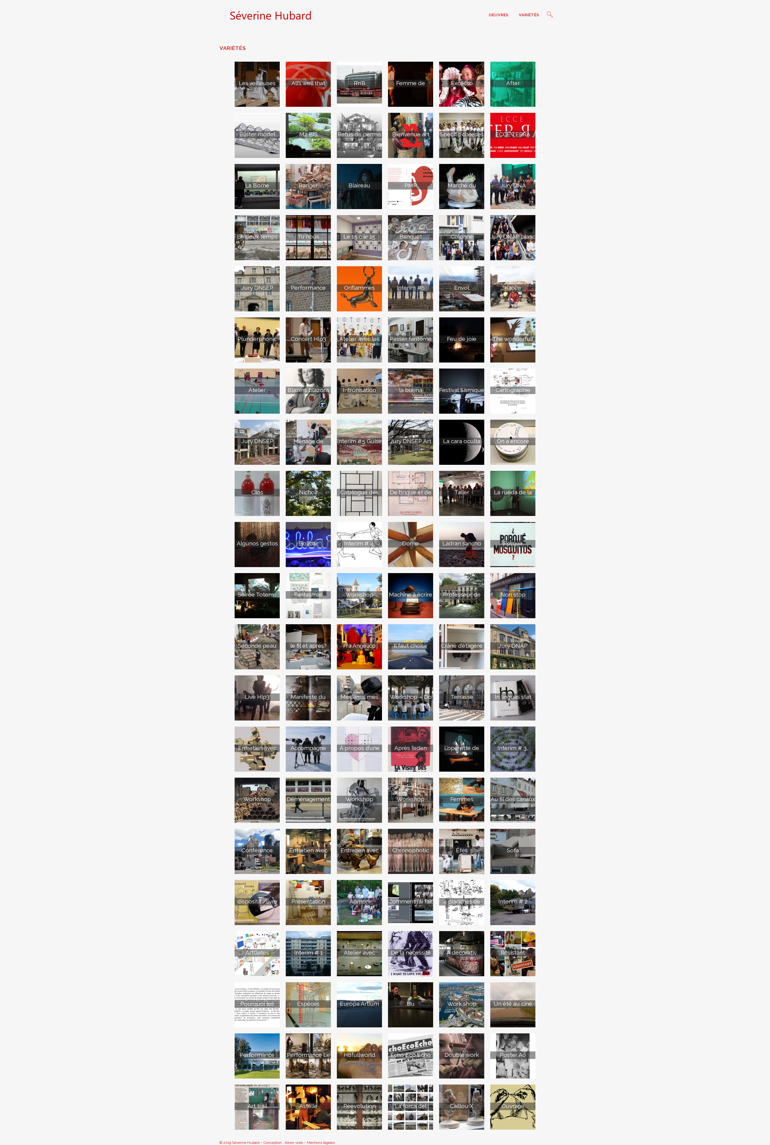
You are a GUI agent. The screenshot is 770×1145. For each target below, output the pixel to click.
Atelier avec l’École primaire (359, 955)
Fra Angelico (359, 645)
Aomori (359, 901)
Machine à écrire (410, 594)
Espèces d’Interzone (308, 1007)
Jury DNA (513, 185)
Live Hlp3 (257, 696)
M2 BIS (308, 134)
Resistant (513, 952)
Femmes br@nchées (461, 802)
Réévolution (359, 1106)
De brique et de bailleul (410, 495)
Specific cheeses (462, 134)
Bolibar (308, 543)
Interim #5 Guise (359, 441)
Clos (257, 492)
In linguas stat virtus (513, 700)
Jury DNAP (513, 645)
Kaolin (513, 287)
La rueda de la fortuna (513, 495)
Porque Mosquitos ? (513, 546)
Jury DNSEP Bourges (257, 291)
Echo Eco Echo (410, 1054)
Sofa (513, 850)
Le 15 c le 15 (359, 236)
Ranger (308, 185)
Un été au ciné (513, 1003)
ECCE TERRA (512, 134)
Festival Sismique (461, 390)
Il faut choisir (410, 645)
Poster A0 (513, 1054)
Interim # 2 (513, 901)
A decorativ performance (461, 955)
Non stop (512, 594)
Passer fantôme (411, 338)
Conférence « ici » (257, 853)
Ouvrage (513, 1106)
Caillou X (461, 1106)
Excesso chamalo (461, 86)
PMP (411, 185)
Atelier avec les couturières (359, 342)
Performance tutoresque (308, 291)
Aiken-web (294, 1142)
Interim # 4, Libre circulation (359, 546)
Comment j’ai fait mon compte (410, 904)
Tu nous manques (308, 239)
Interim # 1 (308, 952)
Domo (410, 543)
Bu (410, 1003)
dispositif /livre (257, 901)
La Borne (257, 185)
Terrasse (462, 696)
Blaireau (359, 185)
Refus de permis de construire (359, 137)
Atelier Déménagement (257, 393)
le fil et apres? (308, 645)
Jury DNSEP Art (410, 441)
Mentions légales (321, 1142)
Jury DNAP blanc (512, 236)
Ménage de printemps (308, 444)
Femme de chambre (410, 86)
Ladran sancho (461, 543)
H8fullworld (359, 1054)
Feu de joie (461, 338)
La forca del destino (411, 1109)
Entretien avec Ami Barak (308, 853)
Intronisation (359, 390)
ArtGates (257, 952)
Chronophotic (410, 850)
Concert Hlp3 (308, 338)
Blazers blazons (308, 390)
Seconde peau (257, 645)
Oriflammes (359, 287)
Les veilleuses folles (257, 86)
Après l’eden (410, 748)
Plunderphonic (257, 338)
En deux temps (257, 236)
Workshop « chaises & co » (411, 802)
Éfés (462, 850)
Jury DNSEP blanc (257, 444)
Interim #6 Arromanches (411, 291)
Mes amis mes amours (359, 700)
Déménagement (308, 799)
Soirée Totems (257, 594)
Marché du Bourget (462, 188)
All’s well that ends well (308, 86)
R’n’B (359, 83)
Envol (461, 287)
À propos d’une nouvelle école (360, 751)
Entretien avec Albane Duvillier (359, 853)
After (513, 83)
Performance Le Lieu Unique (308, 1058)
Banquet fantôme (410, 239)
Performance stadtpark (257, 1058)
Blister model (257, 134)
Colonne (462, 236)
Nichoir (308, 492)
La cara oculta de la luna (461, 444)
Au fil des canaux (513, 799)
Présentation (308, 901)
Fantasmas (308, 594)
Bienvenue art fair (410, 137)
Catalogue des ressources (359, 495)
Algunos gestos (257, 543)
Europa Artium (359, 1003)
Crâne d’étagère (461, 645)
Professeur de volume (462, 597)
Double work (462, 1054)
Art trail (257, 1106)
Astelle (308, 1106)
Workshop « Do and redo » (411, 700)
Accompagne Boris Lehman (308, 751)
